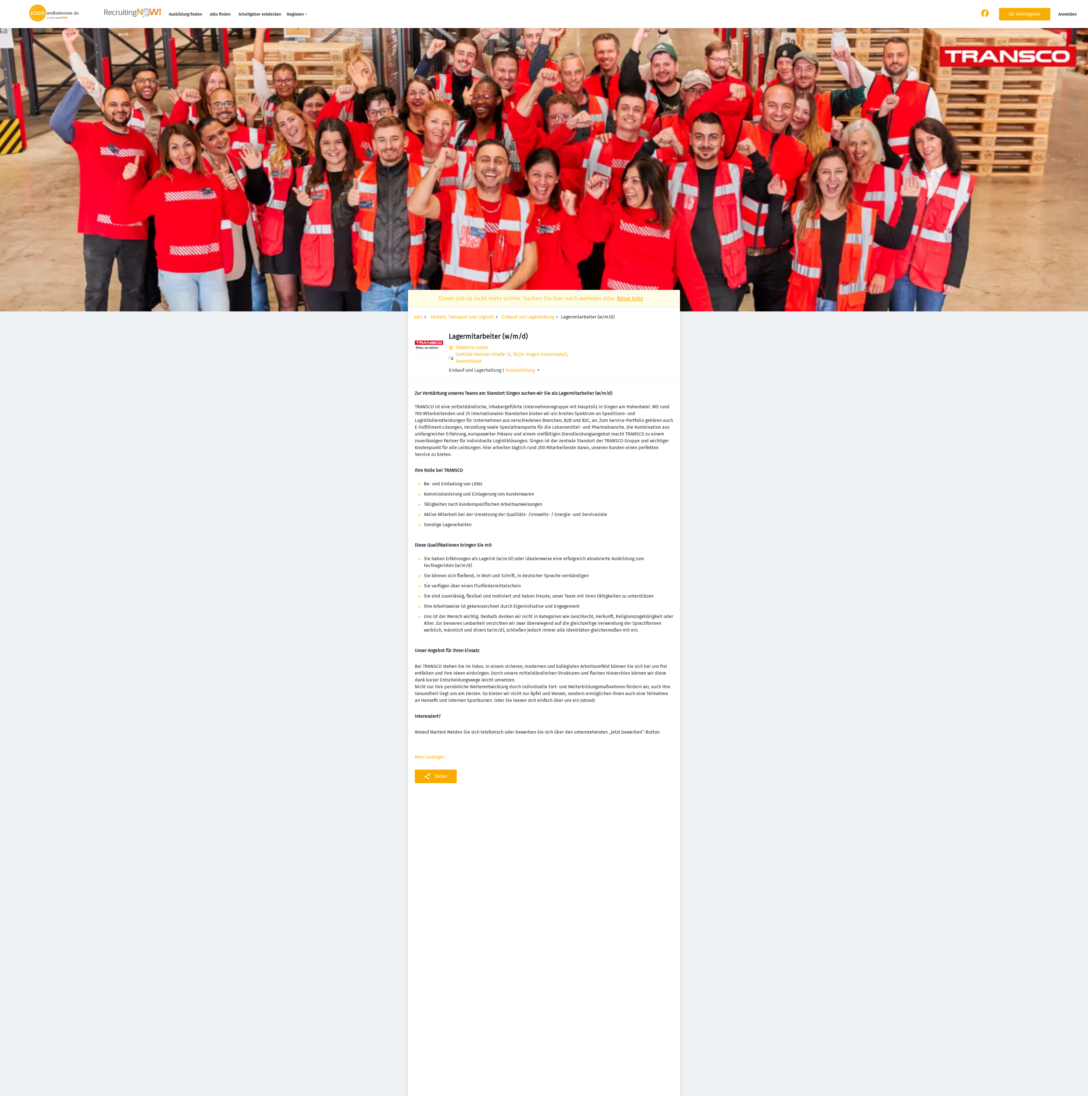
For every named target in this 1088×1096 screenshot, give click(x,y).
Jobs (418, 317)
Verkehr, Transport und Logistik (462, 317)
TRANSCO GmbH (472, 347)
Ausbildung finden (185, 14)
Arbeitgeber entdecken (260, 14)
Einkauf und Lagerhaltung (528, 317)
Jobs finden (220, 14)
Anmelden (1067, 14)
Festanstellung (520, 370)
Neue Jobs (630, 298)
